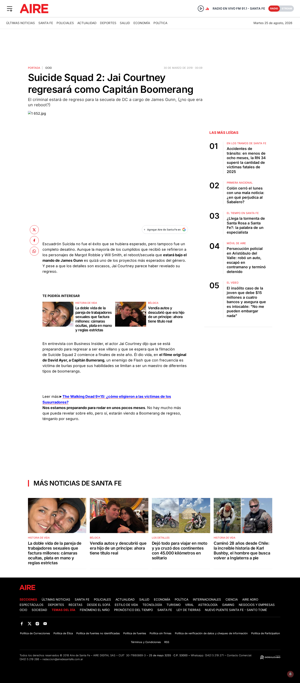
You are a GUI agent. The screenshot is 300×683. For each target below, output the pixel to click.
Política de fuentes (134, 633)
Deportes (108, 23)
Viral (189, 605)
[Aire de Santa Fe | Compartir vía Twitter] (34, 229)
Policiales (65, 23)
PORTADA (34, 67)
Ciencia (232, 599)
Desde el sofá (98, 605)
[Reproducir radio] (201, 9)
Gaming (228, 605)
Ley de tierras (189, 610)
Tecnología (152, 605)
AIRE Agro (250, 599)
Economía (141, 23)
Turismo (174, 605)
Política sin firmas (160, 633)
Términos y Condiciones (146, 642)
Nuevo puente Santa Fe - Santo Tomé (236, 610)
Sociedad (39, 610)
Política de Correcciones (35, 633)
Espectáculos (31, 605)
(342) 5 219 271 (214, 655)
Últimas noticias (20, 23)
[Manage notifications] (290, 674)
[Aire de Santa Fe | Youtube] (45, 623)
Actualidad (87, 23)
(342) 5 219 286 (29, 659)
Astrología (208, 605)
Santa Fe (45, 23)
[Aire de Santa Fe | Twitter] (29, 623)
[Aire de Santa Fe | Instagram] (37, 623)
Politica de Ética (63, 633)
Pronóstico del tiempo (133, 610)
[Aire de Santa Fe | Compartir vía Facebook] (34, 240)
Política (160, 23)
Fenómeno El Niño (95, 610)
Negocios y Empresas (257, 605)
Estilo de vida (126, 605)
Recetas (75, 605)
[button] (9, 8)
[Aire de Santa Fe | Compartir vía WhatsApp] (34, 251)
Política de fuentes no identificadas (98, 633)
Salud (125, 23)
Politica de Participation (265, 633)
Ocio (48, 67)
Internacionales (207, 599)
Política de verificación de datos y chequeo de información (211, 633)
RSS (166, 642)
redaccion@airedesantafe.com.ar (62, 659)
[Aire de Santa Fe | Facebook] (22, 623)
